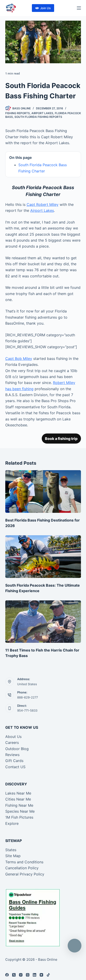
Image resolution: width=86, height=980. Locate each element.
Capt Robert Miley (42, 204)
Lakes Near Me (18, 793)
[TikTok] (48, 975)
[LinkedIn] (34, 975)
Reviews (12, 754)
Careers (12, 742)
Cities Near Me (18, 799)
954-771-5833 (27, 710)
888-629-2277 (27, 697)
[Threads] (27, 975)
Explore (12, 823)
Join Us (45, 8)
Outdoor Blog (17, 748)
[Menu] (79, 8)
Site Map (13, 855)
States (10, 849)
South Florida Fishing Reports (38, 117)
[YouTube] (41, 975)
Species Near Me (20, 811)
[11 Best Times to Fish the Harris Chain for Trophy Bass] (43, 621)
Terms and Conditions (24, 862)
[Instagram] (20, 975)
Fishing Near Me (19, 805)
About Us (13, 736)
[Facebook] (7, 975)
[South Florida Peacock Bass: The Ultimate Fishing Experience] (43, 556)
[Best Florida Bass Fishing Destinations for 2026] (43, 491)
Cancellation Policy (22, 868)
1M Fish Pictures (19, 817)
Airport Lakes (42, 113)
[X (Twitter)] (14, 975)
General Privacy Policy (24, 874)
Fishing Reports (17, 113)
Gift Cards (14, 760)
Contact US (15, 767)
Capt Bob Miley (18, 358)
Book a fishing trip (61, 438)
